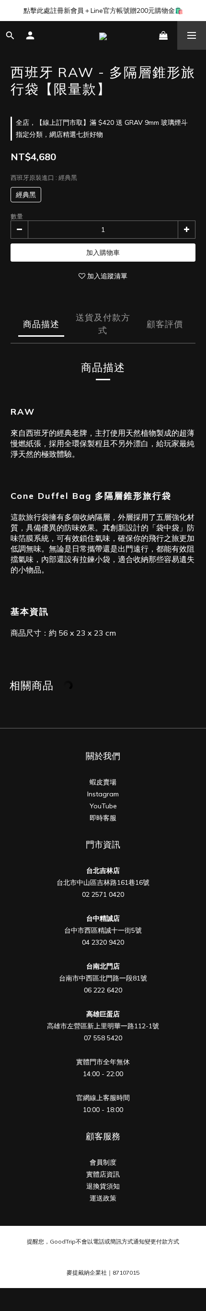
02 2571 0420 (103, 894)
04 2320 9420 (103, 942)
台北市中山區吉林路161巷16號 (103, 882)
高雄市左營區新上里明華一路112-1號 (103, 1026)
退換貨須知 (103, 1186)
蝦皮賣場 (103, 782)
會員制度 (103, 1162)
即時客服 (103, 818)
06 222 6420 (103, 990)
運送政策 (103, 1198)
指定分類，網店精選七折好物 (59, 134)
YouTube (103, 806)
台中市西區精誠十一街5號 (103, 930)
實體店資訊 (103, 1174)
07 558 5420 (103, 1038)
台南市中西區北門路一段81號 (103, 978)
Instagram (103, 794)
